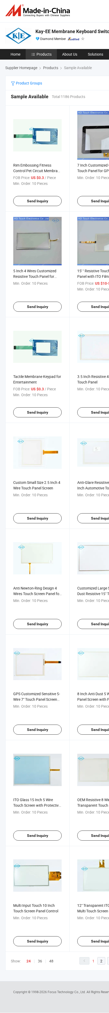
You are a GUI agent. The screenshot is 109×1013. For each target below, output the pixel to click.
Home (15, 54)
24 (28, 961)
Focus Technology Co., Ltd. (67, 992)
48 (51, 960)
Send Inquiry (37, 201)
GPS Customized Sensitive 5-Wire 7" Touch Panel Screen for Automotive (36, 699)
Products (44, 54)
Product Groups (28, 83)
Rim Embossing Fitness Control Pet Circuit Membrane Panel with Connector (37, 171)
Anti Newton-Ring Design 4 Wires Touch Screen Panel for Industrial (37, 594)
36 (40, 960)
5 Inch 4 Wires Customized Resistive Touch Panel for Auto (34, 276)
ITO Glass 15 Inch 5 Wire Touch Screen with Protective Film (37, 805)
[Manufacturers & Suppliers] (38, 10)
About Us (69, 54)
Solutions (95, 54)
